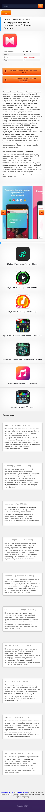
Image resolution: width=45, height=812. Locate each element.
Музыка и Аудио (29, 57)
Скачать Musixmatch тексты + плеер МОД (23, 71)
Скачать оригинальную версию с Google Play (24, 79)
